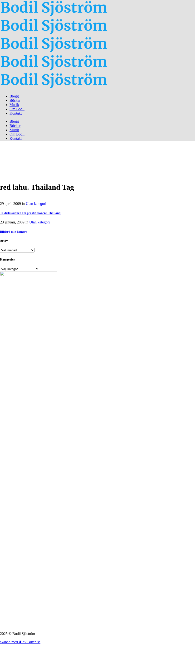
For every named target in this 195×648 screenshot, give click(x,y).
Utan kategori (36, 204)
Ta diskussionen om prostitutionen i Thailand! (30, 213)
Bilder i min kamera (13, 231)
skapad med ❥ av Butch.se (20, 642)
